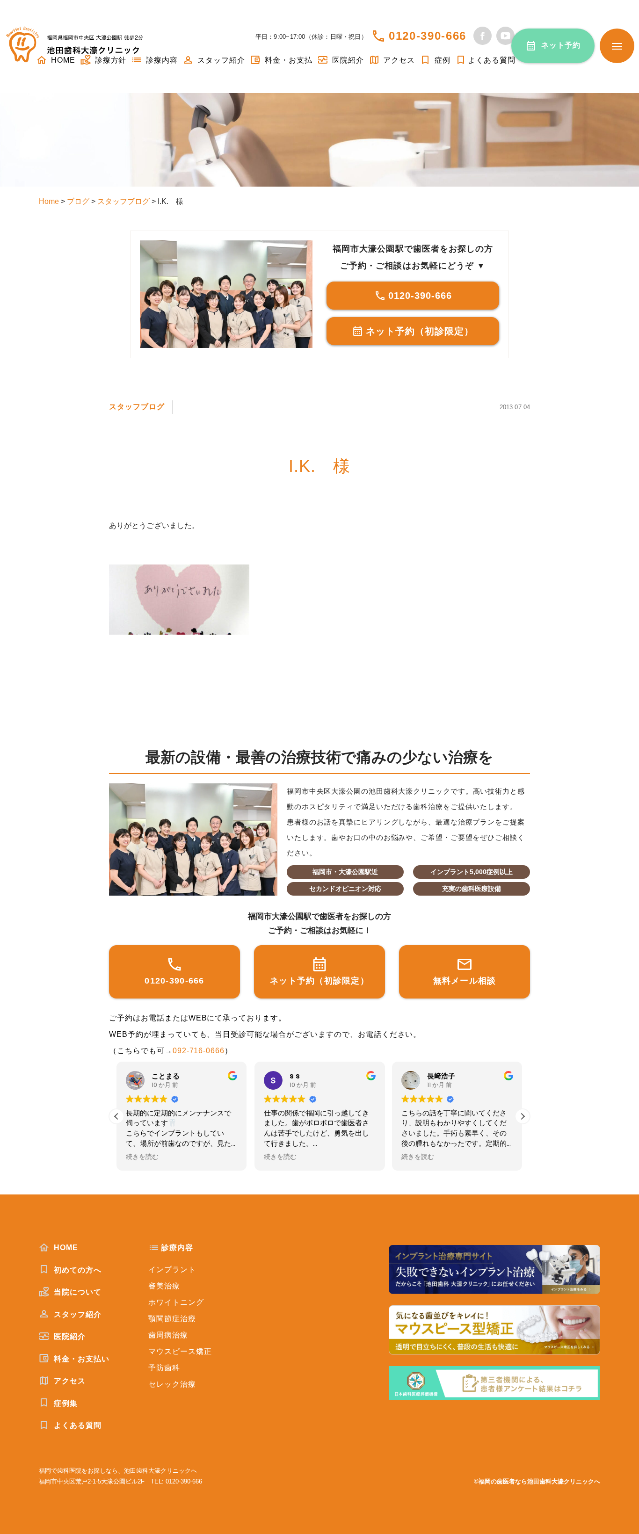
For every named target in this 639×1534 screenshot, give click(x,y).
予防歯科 (164, 1368)
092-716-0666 (199, 1051)
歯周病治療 (168, 1335)
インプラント (172, 1270)
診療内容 (161, 60)
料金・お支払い (80, 1359)
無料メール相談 (464, 980)
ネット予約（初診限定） (420, 331)
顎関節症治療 (172, 1319)
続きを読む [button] (142, 1157)
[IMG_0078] (319, 599)
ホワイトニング (176, 1302)
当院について (76, 1292)
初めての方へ (76, 1270)
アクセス (398, 60)
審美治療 (164, 1286)
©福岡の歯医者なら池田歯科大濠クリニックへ (537, 1481)
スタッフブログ (137, 407)
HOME (64, 1248)
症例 (441, 60)
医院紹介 (347, 60)
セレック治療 (172, 1384)
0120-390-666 (427, 35)
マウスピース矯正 (180, 1351)
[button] (523, 1116)
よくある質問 (492, 60)
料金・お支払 (287, 60)
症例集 (64, 1403)
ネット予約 (561, 45)
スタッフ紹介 (220, 60)
